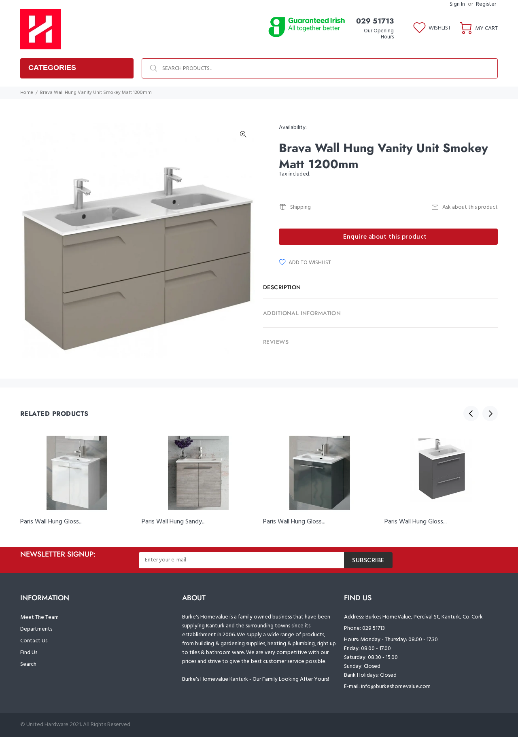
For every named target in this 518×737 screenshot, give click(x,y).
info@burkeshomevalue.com (396, 686)
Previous (471, 413)
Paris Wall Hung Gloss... (51, 522)
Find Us (28, 652)
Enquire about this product (385, 237)
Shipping (300, 207)
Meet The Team (39, 617)
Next (490, 413)
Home (26, 93)
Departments (36, 629)
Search (28, 664)
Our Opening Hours (379, 34)
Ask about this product (470, 207)
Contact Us (33, 641)
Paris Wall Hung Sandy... (174, 522)
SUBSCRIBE (368, 560)
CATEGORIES (52, 68)
